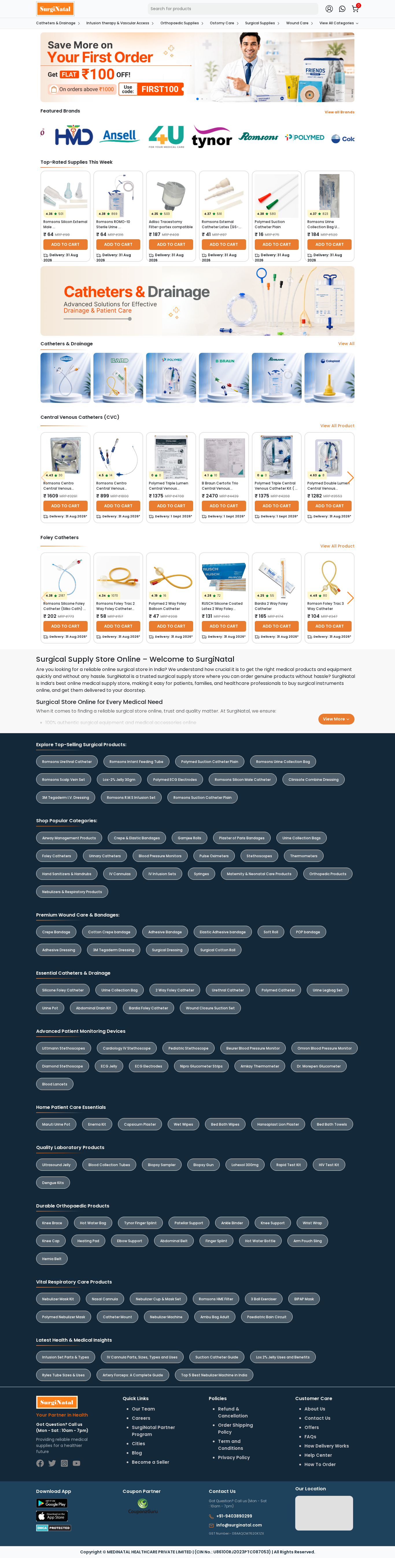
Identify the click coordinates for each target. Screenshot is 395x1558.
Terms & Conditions (232, 800)
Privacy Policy (272, 800)
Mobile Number (224, 767)
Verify (250, 815)
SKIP (187, 763)
